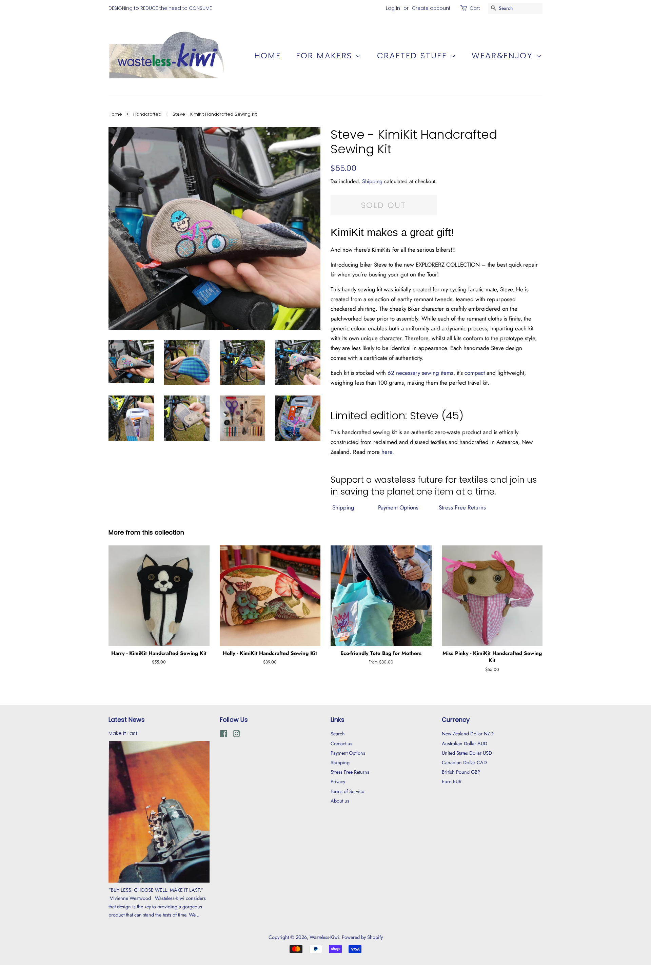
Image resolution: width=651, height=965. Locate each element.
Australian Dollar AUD (464, 743)
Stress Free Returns (462, 507)
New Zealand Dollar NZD (468, 733)
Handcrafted (147, 114)
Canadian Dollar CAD (464, 762)
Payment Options (397, 507)
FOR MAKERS (325, 55)
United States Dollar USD (467, 753)
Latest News (126, 719)
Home (267, 55)
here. (387, 452)
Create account (431, 8)
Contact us (341, 743)
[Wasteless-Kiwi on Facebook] (224, 735)
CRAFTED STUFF (413, 55)
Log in (393, 8)
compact (475, 373)
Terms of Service (347, 791)
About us (340, 800)
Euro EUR (451, 781)
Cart (475, 8)
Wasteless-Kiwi (324, 937)
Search (338, 733)
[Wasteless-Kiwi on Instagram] (236, 735)
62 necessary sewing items (420, 373)
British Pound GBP (461, 772)
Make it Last (123, 733)
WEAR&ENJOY (504, 55)
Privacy (338, 781)
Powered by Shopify (362, 937)
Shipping (372, 181)
